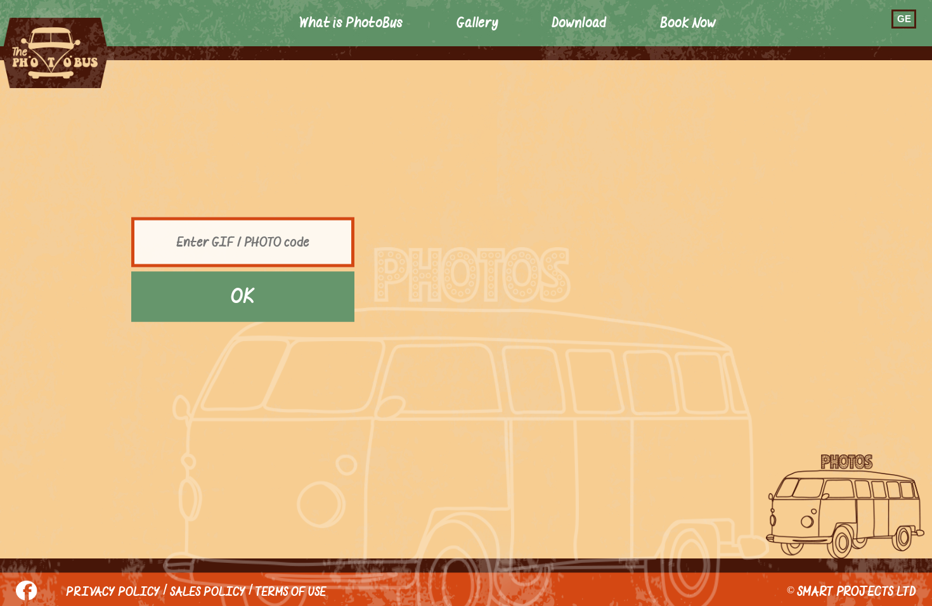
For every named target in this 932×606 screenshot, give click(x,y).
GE (904, 18)
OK (243, 296)
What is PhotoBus (351, 23)
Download (579, 23)
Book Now (688, 23)
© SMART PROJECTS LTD (851, 592)
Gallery (477, 23)
